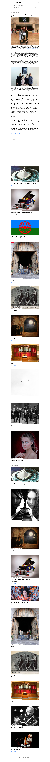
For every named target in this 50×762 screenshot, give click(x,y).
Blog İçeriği (20, 5)
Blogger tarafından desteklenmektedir (25, 757)
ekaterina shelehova (17, 460)
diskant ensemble (16, 426)
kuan (12, 280)
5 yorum (15, 427)
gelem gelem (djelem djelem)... (20, 237)
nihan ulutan (15, 522)
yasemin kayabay (30, 134)
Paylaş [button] (12, 133)
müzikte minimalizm (17, 398)
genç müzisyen (21, 134)
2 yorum (15, 399)
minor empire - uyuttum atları (20, 602)
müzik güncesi (18, 2)
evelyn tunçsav (16, 134)
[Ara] (38, 3)
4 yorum (15, 729)
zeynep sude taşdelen (30, 48)
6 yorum (15, 340)
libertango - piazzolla (17, 727)
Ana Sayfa (16, 5)
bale (11, 134)
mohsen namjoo (16, 749)
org (12, 363)
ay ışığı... (13, 338)
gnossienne (14, 310)
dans (13, 134)
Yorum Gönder (16, 185)
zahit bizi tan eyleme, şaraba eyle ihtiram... (24, 183)
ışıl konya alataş (25, 134)
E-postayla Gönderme (17, 133)
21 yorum (15, 216)
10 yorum (15, 751)
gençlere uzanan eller (29, 94)
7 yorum (15, 282)
